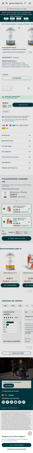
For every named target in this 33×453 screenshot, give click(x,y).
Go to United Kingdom (16, 445)
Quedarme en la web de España (16, 449)
